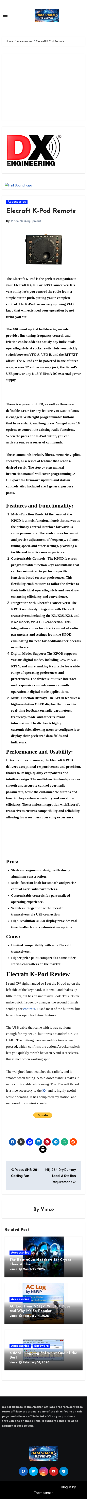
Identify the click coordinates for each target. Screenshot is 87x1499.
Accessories (17, 201)
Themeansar (43, 1493)
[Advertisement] (34, 87)
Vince (15, 221)
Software (41, 1346)
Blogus (66, 1487)
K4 (44, 1090)
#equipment (32, 221)
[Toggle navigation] (5, 16)
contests (29, 1009)
